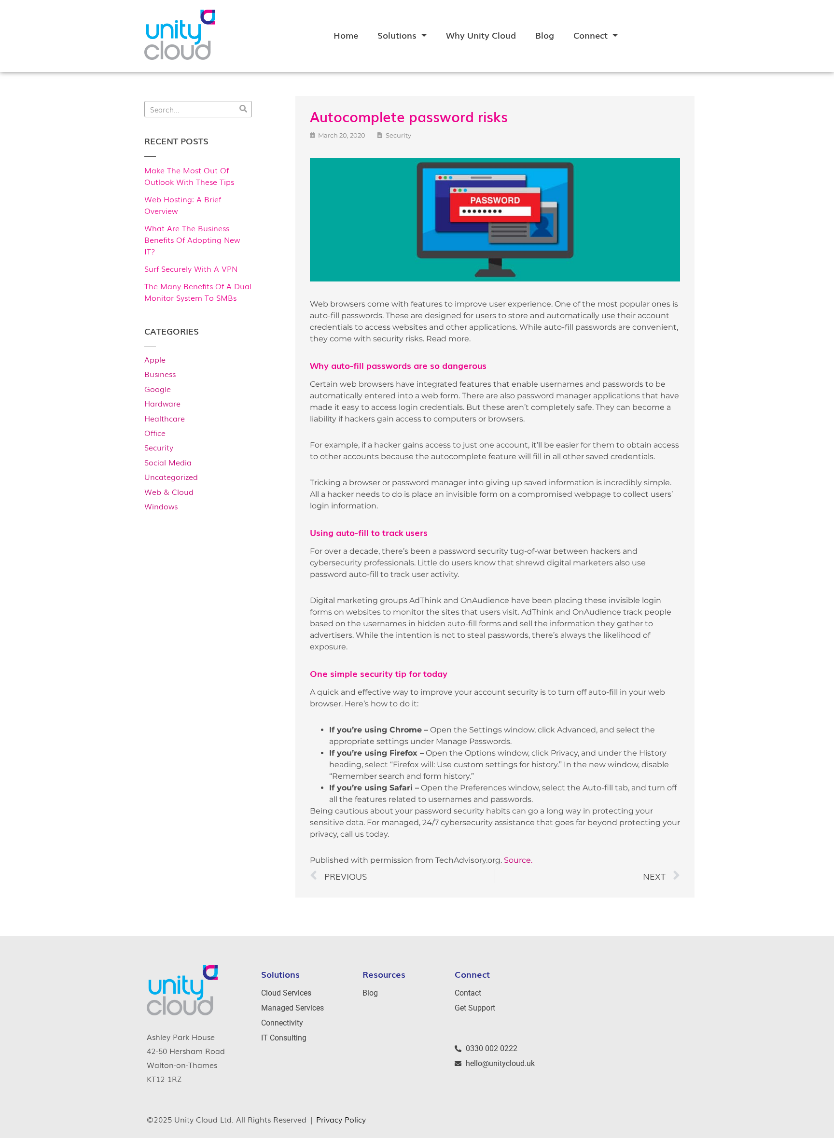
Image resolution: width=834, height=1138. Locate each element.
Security (158, 447)
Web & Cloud (169, 491)
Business (160, 373)
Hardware (162, 403)
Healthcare (164, 418)
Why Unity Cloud (481, 34)
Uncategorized (171, 476)
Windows (161, 506)
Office (155, 432)
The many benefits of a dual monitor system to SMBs (197, 291)
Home (346, 34)
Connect (590, 34)
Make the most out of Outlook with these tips (189, 175)
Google (157, 388)
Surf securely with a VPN (190, 268)
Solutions (397, 34)
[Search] (243, 109)
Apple (155, 359)
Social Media (168, 462)
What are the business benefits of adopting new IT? (192, 239)
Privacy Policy (341, 1119)
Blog (544, 34)
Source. (518, 860)
